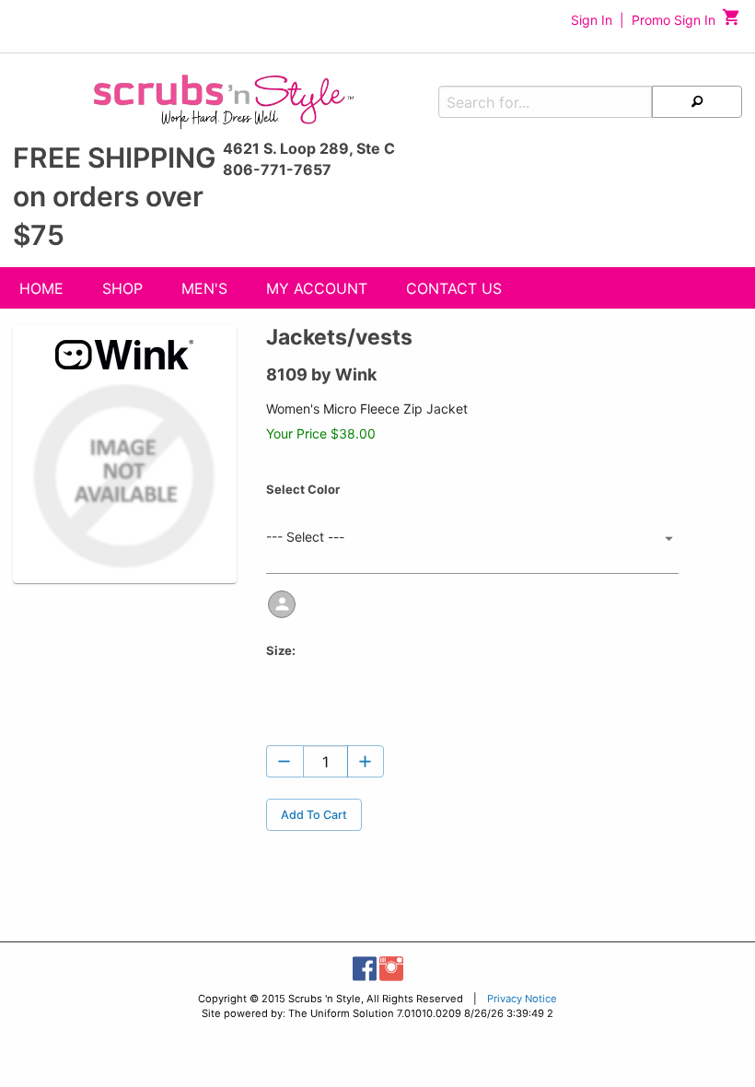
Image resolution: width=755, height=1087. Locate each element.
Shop (122, 288)
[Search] (697, 102)
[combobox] (473, 538)
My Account (316, 288)
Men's (204, 288)
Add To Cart (314, 815)
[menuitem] (41, 291)
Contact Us (454, 288)
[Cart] (731, 21)
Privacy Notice (522, 998)
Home (41, 288)
